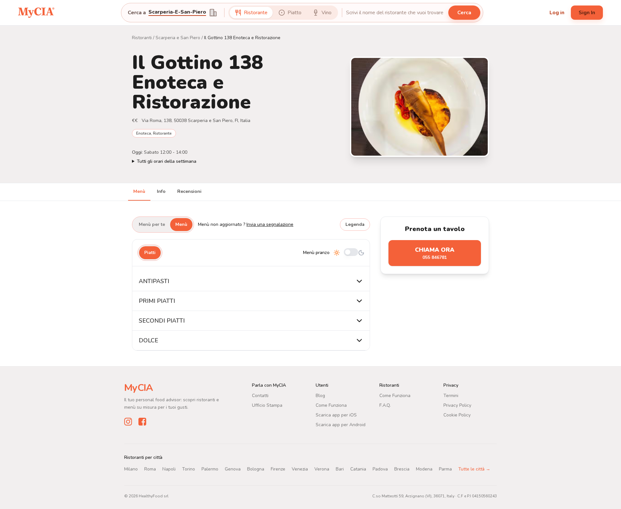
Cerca (464, 12)
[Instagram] (128, 421)
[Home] (36, 12)
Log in (557, 12)
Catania (358, 469)
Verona (321, 469)
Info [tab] (161, 191)
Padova (380, 469)
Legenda (355, 224)
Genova (233, 469)
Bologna (255, 469)
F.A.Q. (385, 405)
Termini (450, 396)
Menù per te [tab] (152, 224)
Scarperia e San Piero (178, 38)
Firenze (278, 469)
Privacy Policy (457, 405)
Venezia (300, 469)
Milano (131, 469)
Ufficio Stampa (267, 405)
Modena (424, 469)
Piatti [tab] (150, 252)
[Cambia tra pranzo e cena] (351, 252)
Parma (445, 469)
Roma (150, 469)
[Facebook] (142, 421)
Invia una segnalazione (269, 224)
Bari (340, 469)
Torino (188, 469)
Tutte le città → (474, 469)
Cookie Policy (457, 415)
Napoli (169, 469)
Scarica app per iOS (336, 415)
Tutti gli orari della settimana (166, 161)
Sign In (587, 12)
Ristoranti (142, 38)
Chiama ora (434, 253)
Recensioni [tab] (189, 191)
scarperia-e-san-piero (177, 12)
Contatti (260, 396)
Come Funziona (331, 405)
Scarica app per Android (340, 425)
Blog (320, 396)
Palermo (210, 469)
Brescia (401, 469)
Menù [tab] (139, 191)
